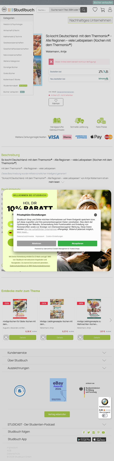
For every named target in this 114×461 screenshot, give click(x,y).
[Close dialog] (106, 194)
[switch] (105, 415)
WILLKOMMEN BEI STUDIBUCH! (30, 195)
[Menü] (109, 398)
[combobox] (12, 233)
